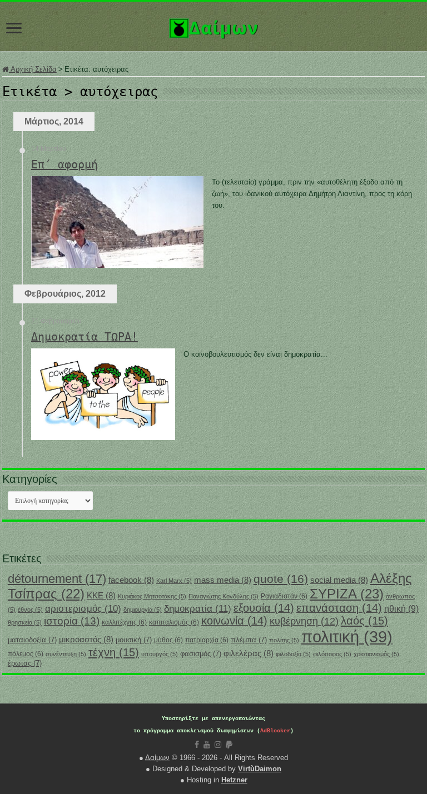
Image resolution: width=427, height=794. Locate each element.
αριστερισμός (83, 608)
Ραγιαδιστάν (284, 596)
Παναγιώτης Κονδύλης (223, 596)
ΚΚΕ (101, 595)
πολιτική (347, 636)
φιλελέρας (249, 653)
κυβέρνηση (304, 621)
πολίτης (284, 640)
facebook (131, 580)
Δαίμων (157, 757)
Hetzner (234, 780)
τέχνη (113, 652)
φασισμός (200, 654)
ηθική (401, 608)
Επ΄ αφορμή (64, 164)
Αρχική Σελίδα (33, 69)
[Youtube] (206, 744)
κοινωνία (234, 621)
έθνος (30, 609)
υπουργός (159, 654)
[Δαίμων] (213, 26)
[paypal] (229, 744)
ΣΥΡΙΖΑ (347, 593)
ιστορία (72, 621)
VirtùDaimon (259, 769)
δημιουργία (142, 609)
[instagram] (218, 744)
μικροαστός (86, 639)
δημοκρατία (197, 608)
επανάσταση (339, 608)
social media (339, 580)
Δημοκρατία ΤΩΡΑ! (84, 336)
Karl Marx (174, 580)
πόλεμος (25, 654)
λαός (364, 621)
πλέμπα (249, 640)
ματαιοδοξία (32, 640)
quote (281, 578)
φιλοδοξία (293, 654)
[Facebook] (196, 744)
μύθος (168, 640)
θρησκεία (25, 622)
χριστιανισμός (376, 654)
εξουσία (264, 608)
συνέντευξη (66, 654)
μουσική (134, 640)
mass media (222, 580)
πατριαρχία (207, 640)
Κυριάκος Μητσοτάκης (152, 596)
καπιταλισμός (174, 622)
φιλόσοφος (332, 654)
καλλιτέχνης (124, 622)
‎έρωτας (25, 663)
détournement (57, 579)
